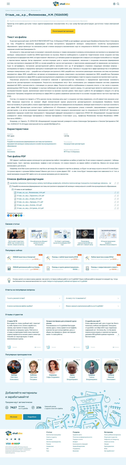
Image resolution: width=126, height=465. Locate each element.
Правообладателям (79, 446)
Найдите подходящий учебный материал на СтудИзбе (67, 281)
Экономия (49, 439)
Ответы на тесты (109, 441)
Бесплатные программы (53, 434)
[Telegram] (13, 215)
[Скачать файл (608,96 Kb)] (115, 208)
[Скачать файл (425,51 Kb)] (115, 196)
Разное (48, 444)
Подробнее (32, 417)
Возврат (75, 441)
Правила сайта (77, 434)
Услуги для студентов (110, 437)
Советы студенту (51, 437)
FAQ (47, 448)
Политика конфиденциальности (82, 437)
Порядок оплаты (78, 439)
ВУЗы (105, 448)
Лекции (106, 444)
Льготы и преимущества (53, 441)
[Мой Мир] (21, 215)
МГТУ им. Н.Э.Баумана (71, 152)
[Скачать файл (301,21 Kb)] (115, 202)
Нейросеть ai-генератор (111, 439)
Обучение (13, 417)
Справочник (50, 446)
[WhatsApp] (19, 215)
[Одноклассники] (11, 215)
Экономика (11, 152)
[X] (16, 215)
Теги (47, 451)
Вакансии (76, 451)
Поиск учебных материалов (112, 434)
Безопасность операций (80, 444)
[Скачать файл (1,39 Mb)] (115, 193)
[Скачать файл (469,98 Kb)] (115, 199)
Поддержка (76, 448)
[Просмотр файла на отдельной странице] (118, 183)
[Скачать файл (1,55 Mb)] (115, 205)
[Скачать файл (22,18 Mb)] (115, 183)
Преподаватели (109, 446)
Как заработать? (109, 451)
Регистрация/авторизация (63, 31)
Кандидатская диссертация (74, 144)
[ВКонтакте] (8, 215)
